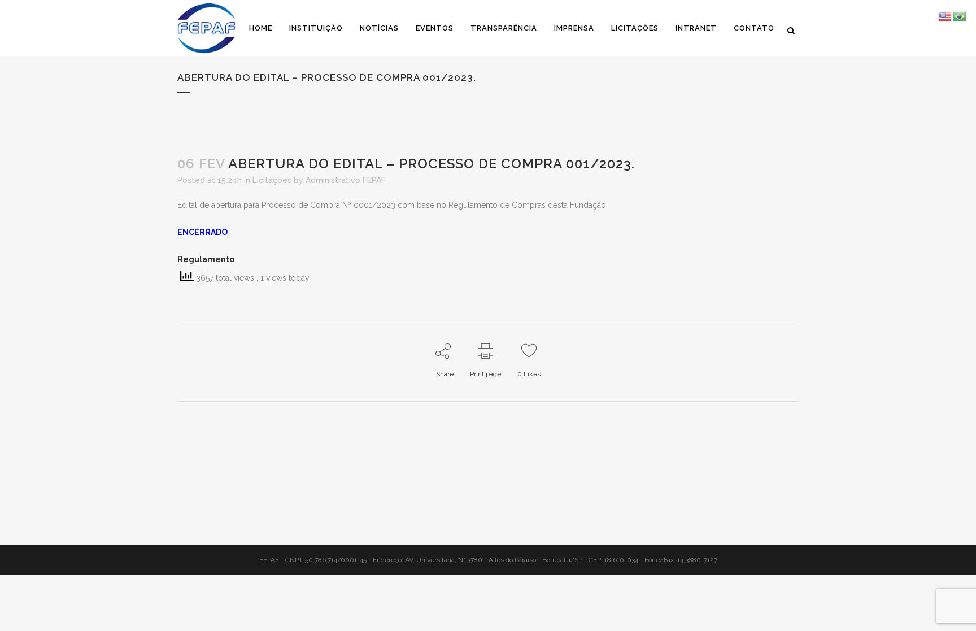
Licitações (271, 180)
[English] (945, 15)
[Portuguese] (960, 15)
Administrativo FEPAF (346, 180)
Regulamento (205, 259)
